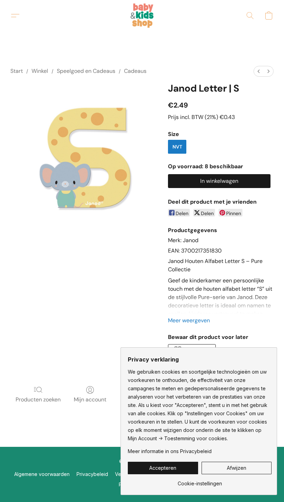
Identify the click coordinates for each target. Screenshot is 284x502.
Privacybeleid (92, 474)
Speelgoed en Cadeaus (86, 71)
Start (16, 71)
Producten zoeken (38, 399)
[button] (142, 15)
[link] (200, 481)
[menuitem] (259, 71)
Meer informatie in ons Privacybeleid (170, 451)
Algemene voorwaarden (42, 474)
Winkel (40, 71)
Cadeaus (135, 71)
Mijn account (90, 399)
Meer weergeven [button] (189, 320)
